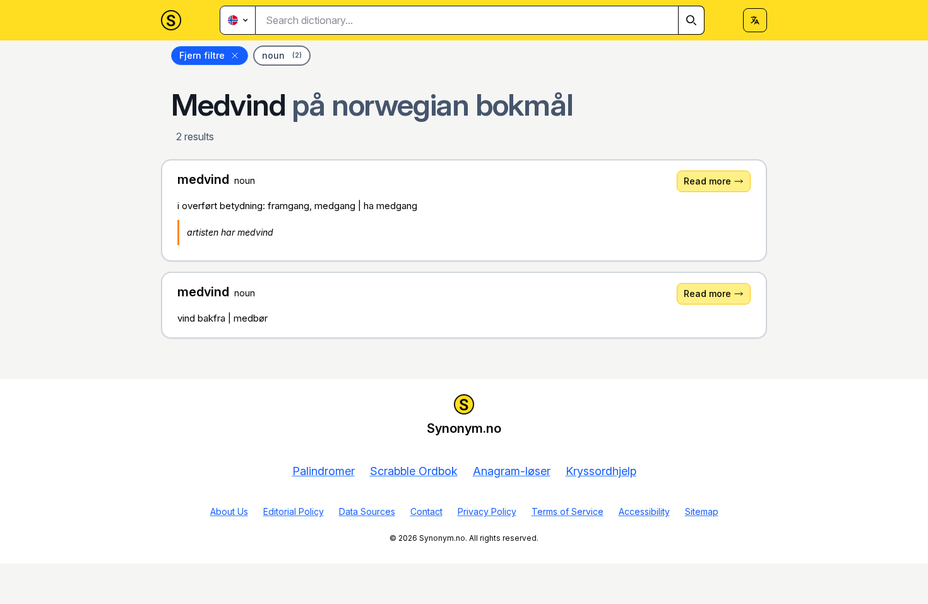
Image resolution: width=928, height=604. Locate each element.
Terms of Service (568, 511)
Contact (426, 511)
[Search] (691, 20)
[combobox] (480, 20)
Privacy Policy (487, 511)
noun (282, 55)
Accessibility (644, 511)
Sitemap (701, 511)
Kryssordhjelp (601, 471)
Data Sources (367, 511)
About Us (229, 511)
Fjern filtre (202, 55)
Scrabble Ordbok (414, 471)
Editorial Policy (293, 511)
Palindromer (323, 471)
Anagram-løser (511, 471)
